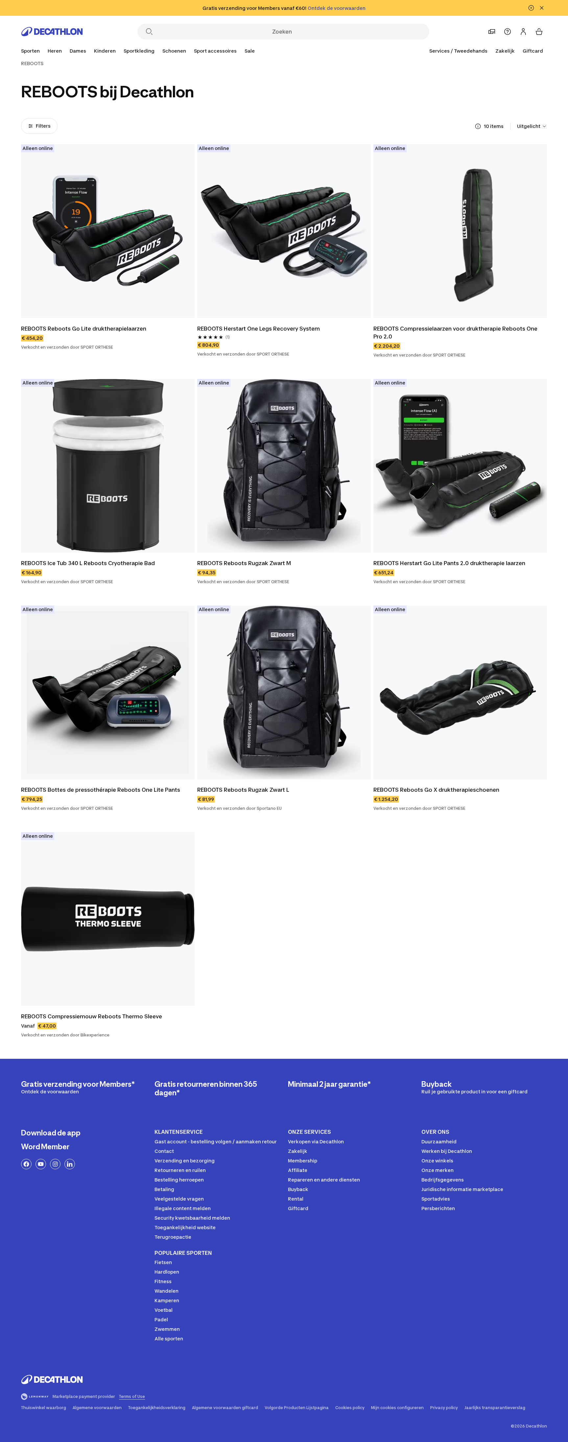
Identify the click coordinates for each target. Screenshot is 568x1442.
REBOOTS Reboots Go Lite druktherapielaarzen (83, 328)
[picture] (108, 231)
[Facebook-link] (26, 1164)
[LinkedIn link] (69, 1164)
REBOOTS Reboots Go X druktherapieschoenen (436, 789)
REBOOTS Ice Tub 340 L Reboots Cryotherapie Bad (88, 563)
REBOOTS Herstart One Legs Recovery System (258, 328)
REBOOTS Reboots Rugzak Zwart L (243, 789)
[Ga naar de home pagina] (52, 31)
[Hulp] (507, 31)
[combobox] (532, 126)
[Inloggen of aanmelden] (523, 31)
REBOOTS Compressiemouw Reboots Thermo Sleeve (91, 1016)
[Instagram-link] (55, 1164)
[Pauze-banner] (531, 8)
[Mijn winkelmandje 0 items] (539, 31)
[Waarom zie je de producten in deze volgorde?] (478, 126)
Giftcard (533, 51)
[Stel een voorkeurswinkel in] (492, 31)
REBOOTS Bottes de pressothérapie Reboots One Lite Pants (100, 789)
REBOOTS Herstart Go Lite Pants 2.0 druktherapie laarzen (449, 563)
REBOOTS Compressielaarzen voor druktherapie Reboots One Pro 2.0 (456, 332)
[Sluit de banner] (541, 8)
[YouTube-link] (41, 1164)
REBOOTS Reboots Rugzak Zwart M (244, 563)
